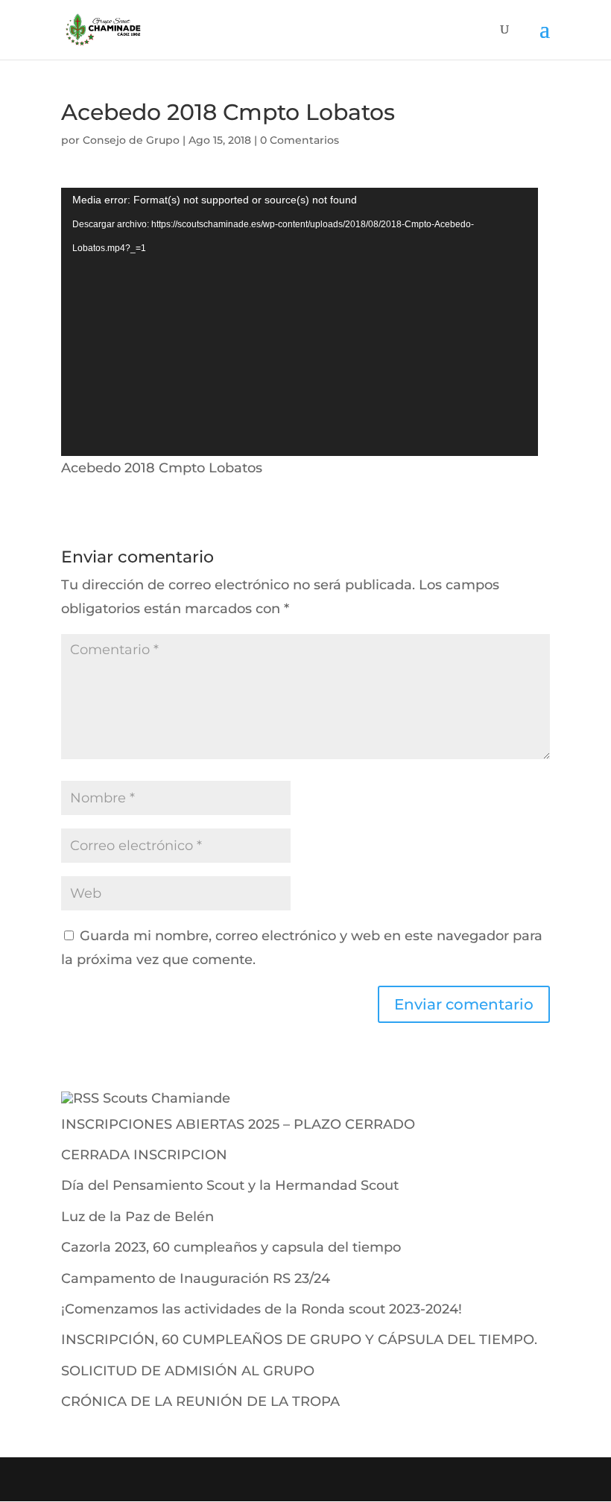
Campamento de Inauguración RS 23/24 (195, 1278)
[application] (299, 322)
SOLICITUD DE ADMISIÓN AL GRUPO (187, 1371)
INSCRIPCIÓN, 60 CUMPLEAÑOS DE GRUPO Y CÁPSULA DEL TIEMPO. (299, 1339)
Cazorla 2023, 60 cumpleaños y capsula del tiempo (231, 1247)
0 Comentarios (299, 140)
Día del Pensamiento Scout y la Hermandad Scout (230, 1185)
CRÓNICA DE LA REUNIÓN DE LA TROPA (200, 1401)
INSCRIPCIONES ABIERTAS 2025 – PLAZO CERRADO (238, 1124)
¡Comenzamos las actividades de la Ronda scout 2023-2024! (261, 1309)
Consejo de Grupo (131, 140)
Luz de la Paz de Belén (137, 1216)
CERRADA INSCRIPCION (144, 1155)
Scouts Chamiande (166, 1098)
